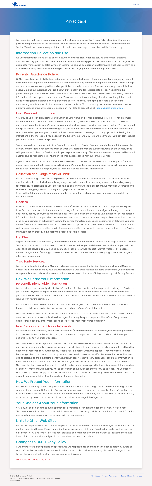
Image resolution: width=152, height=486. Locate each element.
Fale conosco (114, 476)
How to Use (137, 476)
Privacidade (95, 476)
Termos (105, 476)
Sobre (123, 476)
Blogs (129, 476)
